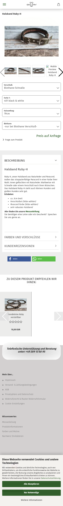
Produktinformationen (12, 427)
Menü (4, 4)
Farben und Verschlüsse (22, 237)
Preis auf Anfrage (48, 136)
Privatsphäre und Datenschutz (19, 394)
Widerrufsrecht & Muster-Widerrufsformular (25, 399)
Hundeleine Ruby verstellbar (16, 315)
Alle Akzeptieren (31, 484)
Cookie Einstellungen (15, 403)
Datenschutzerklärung (50, 478)
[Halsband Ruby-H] (32, 38)
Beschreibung (14, 160)
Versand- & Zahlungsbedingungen (21, 385)
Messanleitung (9, 422)
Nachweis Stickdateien (12, 436)
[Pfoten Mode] (31, 4)
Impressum (10, 380)
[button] (19, 258)
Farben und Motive (10, 431)
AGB (7, 389)
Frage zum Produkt (13, 140)
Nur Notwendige (31, 492)
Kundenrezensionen (19, 246)
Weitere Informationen (31, 500)
